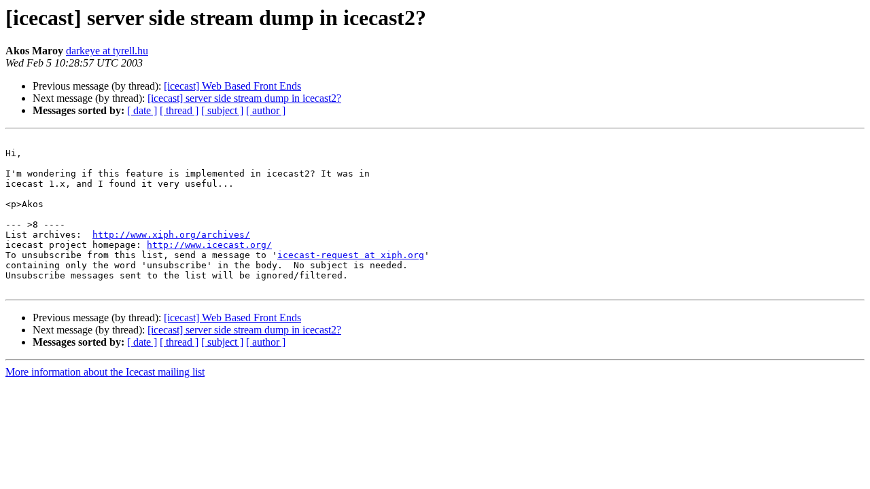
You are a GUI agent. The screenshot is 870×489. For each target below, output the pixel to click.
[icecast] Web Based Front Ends (232, 86)
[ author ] (265, 110)
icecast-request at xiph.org (350, 255)
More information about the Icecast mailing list (105, 372)
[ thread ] (179, 110)
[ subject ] (222, 110)
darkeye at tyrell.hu (107, 50)
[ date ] (142, 110)
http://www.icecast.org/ (209, 245)
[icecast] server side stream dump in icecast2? (244, 98)
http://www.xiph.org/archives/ (171, 235)
